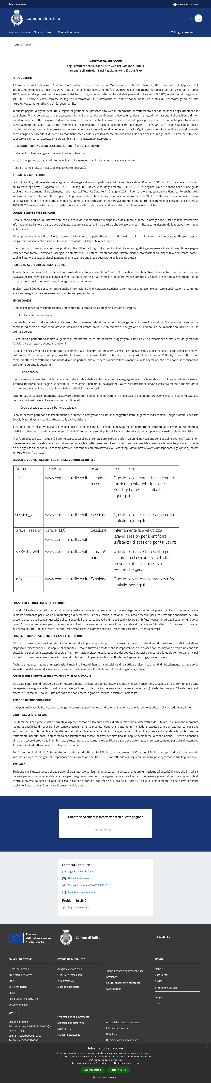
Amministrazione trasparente (122, 1022)
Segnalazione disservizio (71, 1023)
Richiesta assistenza (68, 1035)
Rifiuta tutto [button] (119, 1069)
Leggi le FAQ (64, 1029)
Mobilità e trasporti (68, 987)
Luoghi (159, 997)
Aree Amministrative (20, 975)
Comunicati (161, 975)
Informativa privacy (117, 1028)
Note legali (112, 1034)
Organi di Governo (19, 969)
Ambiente (111, 977)
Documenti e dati (18, 1005)
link (137, 1063)
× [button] (207, 1047)
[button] (105, 1077)
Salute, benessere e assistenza (123, 983)
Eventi (158, 1003)
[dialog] (105, 1063)
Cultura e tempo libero (69, 975)
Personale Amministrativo (23, 999)
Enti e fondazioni (18, 987)
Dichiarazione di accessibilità (122, 1040)
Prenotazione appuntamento (73, 1017)
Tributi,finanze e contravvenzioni (124, 971)
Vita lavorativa (65, 981)
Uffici (11, 981)
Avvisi (158, 981)
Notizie (159, 969)
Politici (12, 993)
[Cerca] (198, 18)
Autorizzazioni (114, 989)
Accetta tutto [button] (92, 1070)
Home (16, 45)
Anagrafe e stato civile (69, 969)
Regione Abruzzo (18, 4)
